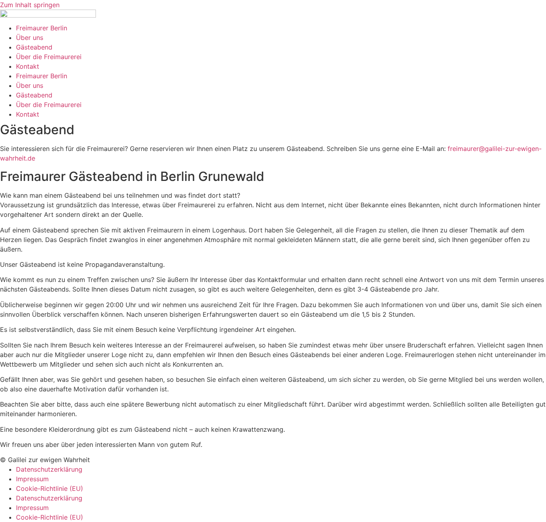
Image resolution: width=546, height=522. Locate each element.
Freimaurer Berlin (41, 28)
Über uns (29, 38)
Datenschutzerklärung (49, 469)
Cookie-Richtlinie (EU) (49, 488)
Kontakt (27, 66)
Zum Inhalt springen (30, 5)
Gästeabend (34, 47)
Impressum (32, 479)
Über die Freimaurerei (49, 57)
